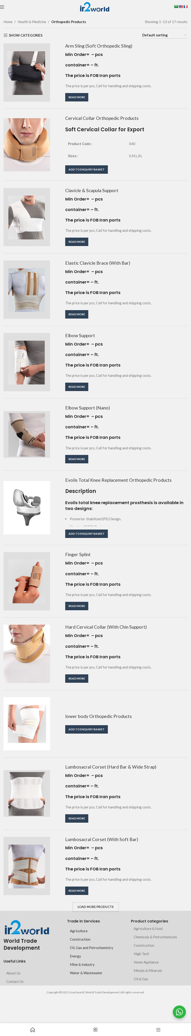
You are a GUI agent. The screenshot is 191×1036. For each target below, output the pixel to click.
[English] (181, 6)
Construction (80, 939)
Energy (75, 956)
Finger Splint (78, 554)
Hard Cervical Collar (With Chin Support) (106, 627)
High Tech (141, 954)
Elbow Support (80, 335)
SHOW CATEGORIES (25, 35)
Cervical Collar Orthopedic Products (102, 118)
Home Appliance (146, 962)
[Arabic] (176, 6)
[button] (86, 169)
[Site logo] (94, 6)
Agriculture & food (148, 928)
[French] (185, 6)
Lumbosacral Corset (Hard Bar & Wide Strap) (110, 766)
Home (8, 22)
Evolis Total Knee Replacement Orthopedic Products (118, 480)
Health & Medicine (32, 22)
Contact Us (15, 981)
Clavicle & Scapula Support (91, 190)
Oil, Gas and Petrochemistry (91, 948)
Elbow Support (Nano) (87, 407)
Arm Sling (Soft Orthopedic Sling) (98, 46)
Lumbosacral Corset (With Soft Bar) (101, 839)
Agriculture (79, 931)
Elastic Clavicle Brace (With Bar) (97, 263)
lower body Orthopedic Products (98, 716)
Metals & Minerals (148, 970)
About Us (13, 973)
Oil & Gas (141, 979)
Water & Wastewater (86, 973)
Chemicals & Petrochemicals (155, 937)
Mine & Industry (82, 964)
